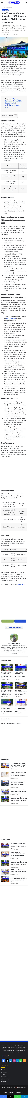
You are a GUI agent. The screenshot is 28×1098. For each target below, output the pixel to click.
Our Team (3, 1074)
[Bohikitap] (14, 2)
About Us (3, 1069)
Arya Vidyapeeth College (14, 627)
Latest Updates (11, 1092)
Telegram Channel (21, 621)
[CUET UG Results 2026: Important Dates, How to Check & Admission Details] (21, 702)
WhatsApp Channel (8, 621)
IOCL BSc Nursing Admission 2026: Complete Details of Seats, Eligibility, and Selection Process (20, 674)
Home (4, 7)
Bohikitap (19, 1087)
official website (11, 318)
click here (21, 584)
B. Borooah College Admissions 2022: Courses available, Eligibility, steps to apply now (13, 103)
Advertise (3, 1081)
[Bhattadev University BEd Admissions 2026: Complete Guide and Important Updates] (7, 685)
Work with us (4, 1076)
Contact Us (4, 1072)
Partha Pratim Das (6, 34)
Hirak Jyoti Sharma (14, 1090)
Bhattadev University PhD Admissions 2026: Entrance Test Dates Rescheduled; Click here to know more (7, 674)
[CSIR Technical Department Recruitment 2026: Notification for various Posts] (5, 792)
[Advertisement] (14, 474)
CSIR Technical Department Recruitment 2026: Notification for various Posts (18, 791)
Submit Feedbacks (5, 1079)
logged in (9, 723)
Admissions (9, 7)
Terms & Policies (20, 1092)
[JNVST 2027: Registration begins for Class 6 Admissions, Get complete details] (21, 685)
